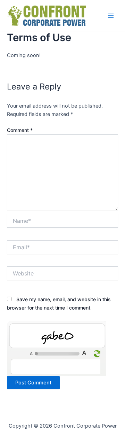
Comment (20, 130)
